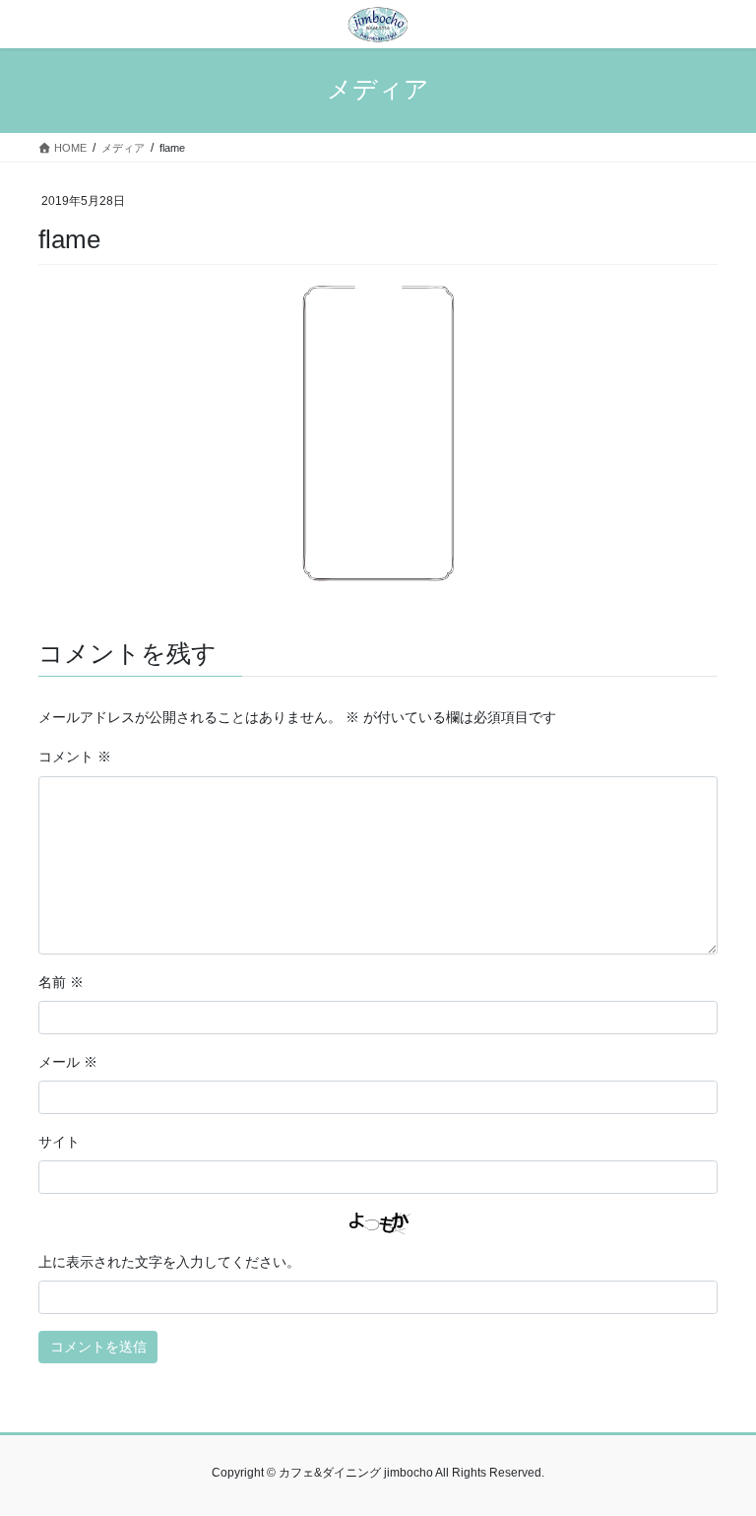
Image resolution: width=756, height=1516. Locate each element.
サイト (59, 1142)
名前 (61, 982)
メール (67, 1062)
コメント (74, 756)
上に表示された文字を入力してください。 (169, 1262)
